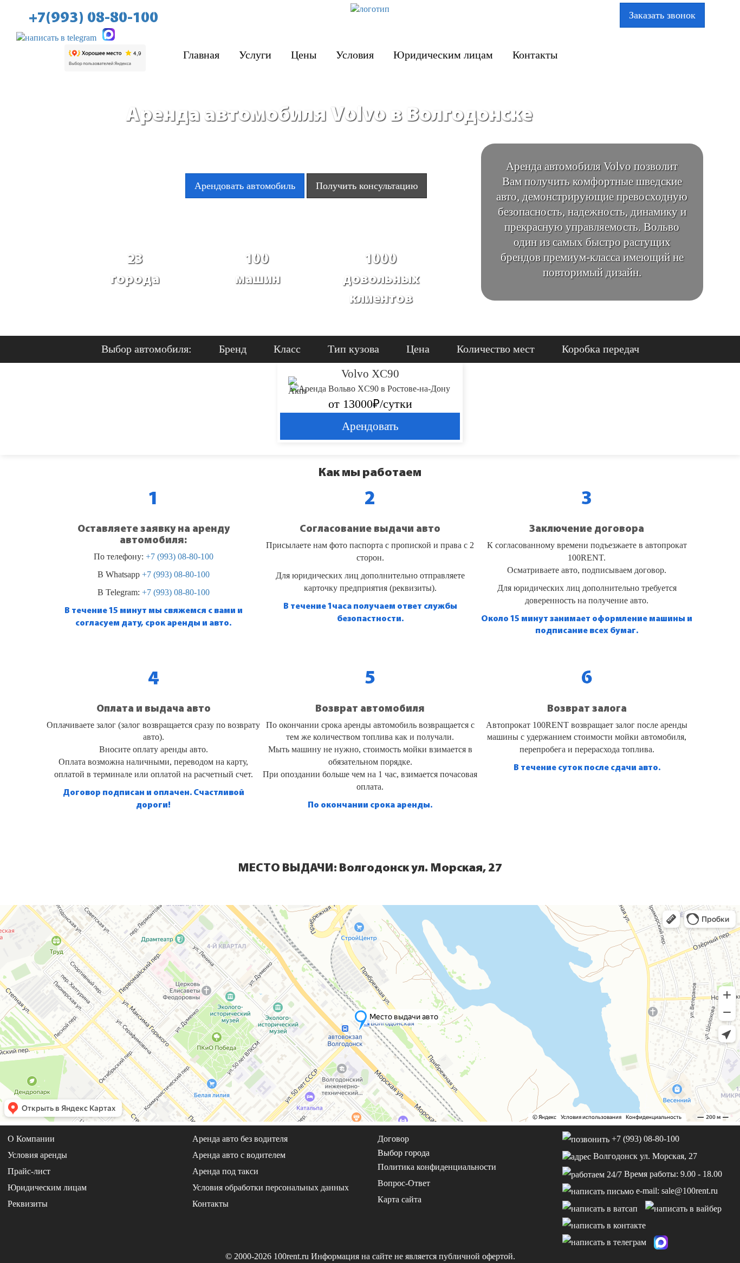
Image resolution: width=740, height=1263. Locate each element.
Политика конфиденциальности (437, 1166)
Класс (287, 349)
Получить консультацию (367, 185)
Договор (393, 1138)
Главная (201, 55)
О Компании (31, 1138)
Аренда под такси (225, 1171)
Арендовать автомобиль (244, 185)
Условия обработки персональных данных (270, 1187)
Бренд (232, 349)
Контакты (534, 55)
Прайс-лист (29, 1171)
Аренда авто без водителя (240, 1138)
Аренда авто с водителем (238, 1155)
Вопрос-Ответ (404, 1183)
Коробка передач (600, 349)
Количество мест (496, 349)
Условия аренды (37, 1155)
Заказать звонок (662, 15)
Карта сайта (399, 1199)
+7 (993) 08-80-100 (179, 556)
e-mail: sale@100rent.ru (677, 1190)
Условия (355, 55)
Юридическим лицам (443, 55)
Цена (418, 349)
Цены (303, 55)
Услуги (255, 55)
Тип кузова (353, 349)
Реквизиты (28, 1203)
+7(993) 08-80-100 (93, 17)
